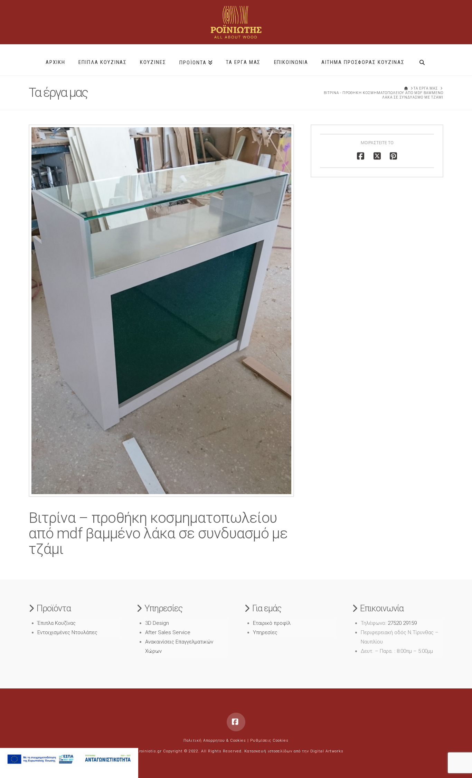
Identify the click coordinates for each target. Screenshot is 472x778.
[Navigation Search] (422, 59)
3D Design (157, 623)
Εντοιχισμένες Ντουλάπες (67, 632)
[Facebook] (236, 722)
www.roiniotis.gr (145, 751)
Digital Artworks (326, 751)
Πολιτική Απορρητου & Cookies (214, 740)
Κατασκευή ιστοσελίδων (268, 751)
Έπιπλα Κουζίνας (56, 623)
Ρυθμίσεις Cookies (269, 740)
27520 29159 (402, 623)
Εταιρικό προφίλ (272, 623)
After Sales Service (167, 632)
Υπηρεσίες (265, 632)
